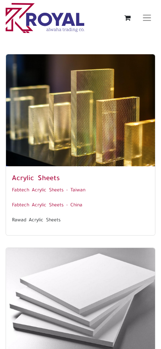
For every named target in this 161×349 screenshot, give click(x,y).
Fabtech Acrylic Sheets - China (47, 204)
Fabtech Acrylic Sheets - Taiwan (48, 189)
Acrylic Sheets (36, 176)
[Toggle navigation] (147, 18)
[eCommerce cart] (127, 18)
